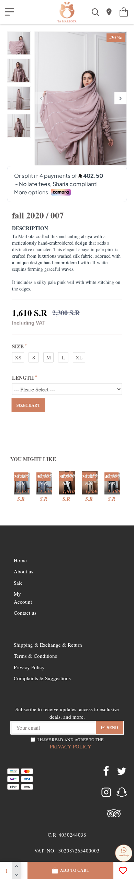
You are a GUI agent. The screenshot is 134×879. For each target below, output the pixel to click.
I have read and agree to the (70, 743)
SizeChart (28, 405)
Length (23, 377)
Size (18, 346)
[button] (41, 98)
